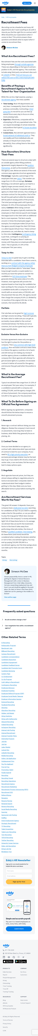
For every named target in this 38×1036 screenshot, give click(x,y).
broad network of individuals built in (16, 135)
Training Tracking (8, 992)
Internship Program (7, 739)
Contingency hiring (29, 234)
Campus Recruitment (8, 654)
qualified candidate (15, 532)
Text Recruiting (6, 835)
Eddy (2, 17)
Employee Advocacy (7, 688)
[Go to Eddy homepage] (5, 3)
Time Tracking (7, 986)
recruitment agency (8, 99)
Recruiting (13, 560)
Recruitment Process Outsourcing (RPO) (14, 789)
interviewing (27, 532)
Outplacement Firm (7, 761)
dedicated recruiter (21, 508)
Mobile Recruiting (7, 756)
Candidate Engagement (9, 662)
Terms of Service (8, 1020)
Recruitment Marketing (9, 787)
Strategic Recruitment (8, 823)
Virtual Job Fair (6, 849)
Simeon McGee (12, 48)
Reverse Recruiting (7, 806)
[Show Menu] (35, 3)
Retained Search (6, 804)
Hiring (4, 560)
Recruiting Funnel (7, 778)
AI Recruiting (5, 643)
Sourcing (4, 812)
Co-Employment (6, 677)
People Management (9, 978)
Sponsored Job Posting (9, 815)
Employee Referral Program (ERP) (12, 693)
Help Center (24, 1000)
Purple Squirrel (6, 773)
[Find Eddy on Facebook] (14, 957)
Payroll (5, 975)
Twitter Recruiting (7, 840)
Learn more (19, 929)
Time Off (5, 989)
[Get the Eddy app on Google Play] (21, 961)
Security (5, 1027)
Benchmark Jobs (6, 648)
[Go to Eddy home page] (19, 946)
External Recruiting (7, 702)
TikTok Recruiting (7, 838)
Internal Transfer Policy (9, 736)
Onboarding (6, 983)
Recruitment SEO (7, 792)
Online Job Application (8, 758)
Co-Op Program (6, 679)
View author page (10, 597)
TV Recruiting (5, 826)
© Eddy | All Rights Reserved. (11, 1017)
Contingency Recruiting (9, 685)
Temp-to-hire (6, 258)
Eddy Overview (7, 972)
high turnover (29, 313)
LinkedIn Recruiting (7, 753)
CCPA (4, 1031)
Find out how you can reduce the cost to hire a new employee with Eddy (17, 77)
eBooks (5, 1003)
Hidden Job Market (7, 713)
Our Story (23, 972)
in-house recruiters (30, 127)
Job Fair (4, 744)
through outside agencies (24, 64)
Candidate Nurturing (8, 671)
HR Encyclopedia (11, 17)
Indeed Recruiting (7, 725)
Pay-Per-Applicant (7, 764)
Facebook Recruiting (8, 705)
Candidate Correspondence (10, 657)
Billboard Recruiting (7, 651)
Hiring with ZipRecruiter (9, 719)
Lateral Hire (5, 750)
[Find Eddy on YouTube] (9, 957)
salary (19, 178)
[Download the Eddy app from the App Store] (8, 961)
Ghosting (4, 708)
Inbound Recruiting (7, 722)
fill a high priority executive (18, 454)
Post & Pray (5, 767)
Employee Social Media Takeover (12, 696)
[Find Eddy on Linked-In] (4, 957)
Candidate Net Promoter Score (11, 668)
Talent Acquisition (7, 829)
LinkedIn (6, 75)
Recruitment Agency (8, 784)
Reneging (4, 798)
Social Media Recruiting (9, 809)
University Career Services (9, 843)
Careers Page (5, 674)
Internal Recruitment (8, 733)
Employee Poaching (7, 691)
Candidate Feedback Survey (10, 665)
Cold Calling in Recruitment (10, 682)
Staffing (4, 818)
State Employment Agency (10, 821)
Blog (4, 1000)
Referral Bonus (6, 795)
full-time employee (19, 276)
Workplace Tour (6, 852)
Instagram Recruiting (8, 727)
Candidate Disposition (8, 660)
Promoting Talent (7, 770)
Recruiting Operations (8, 781)
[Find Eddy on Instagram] (18, 957)
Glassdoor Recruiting (8, 710)
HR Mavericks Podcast (9, 1009)
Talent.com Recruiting (8, 832)
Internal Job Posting (8, 730)
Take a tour (27, 3)
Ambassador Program (8, 645)
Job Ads (4, 741)
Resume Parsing (6, 801)
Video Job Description (8, 846)
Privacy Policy (7, 1024)
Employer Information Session (11, 699)
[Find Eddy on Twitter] (23, 957)
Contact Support (25, 1003)
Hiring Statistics (6, 716)
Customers (23, 975)
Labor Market (5, 747)
